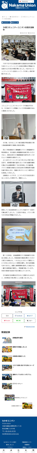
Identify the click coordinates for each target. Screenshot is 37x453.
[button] (33, 324)
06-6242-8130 (10, 431)
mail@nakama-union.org (10, 434)
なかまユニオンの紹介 (10, 442)
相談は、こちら (27, 447)
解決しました (10, 445)
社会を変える (6, 22)
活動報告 (27, 445)
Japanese (24, 1)
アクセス (9, 447)
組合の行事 (15, 22)
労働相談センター (27, 442)
